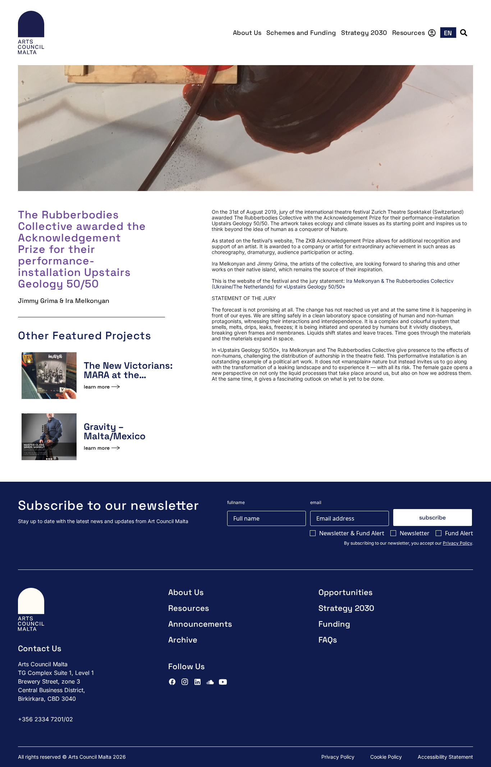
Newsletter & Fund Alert (351, 533)
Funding (334, 624)
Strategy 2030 (364, 32)
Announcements (200, 624)
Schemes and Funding (301, 32)
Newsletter (415, 533)
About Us (247, 32)
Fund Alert (459, 533)
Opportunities (345, 592)
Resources (408, 32)
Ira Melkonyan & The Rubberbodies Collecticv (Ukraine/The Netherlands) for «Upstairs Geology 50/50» (333, 284)
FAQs (327, 639)
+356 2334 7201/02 (45, 719)
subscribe (432, 517)
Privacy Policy (457, 543)
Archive (182, 639)
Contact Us (39, 648)
